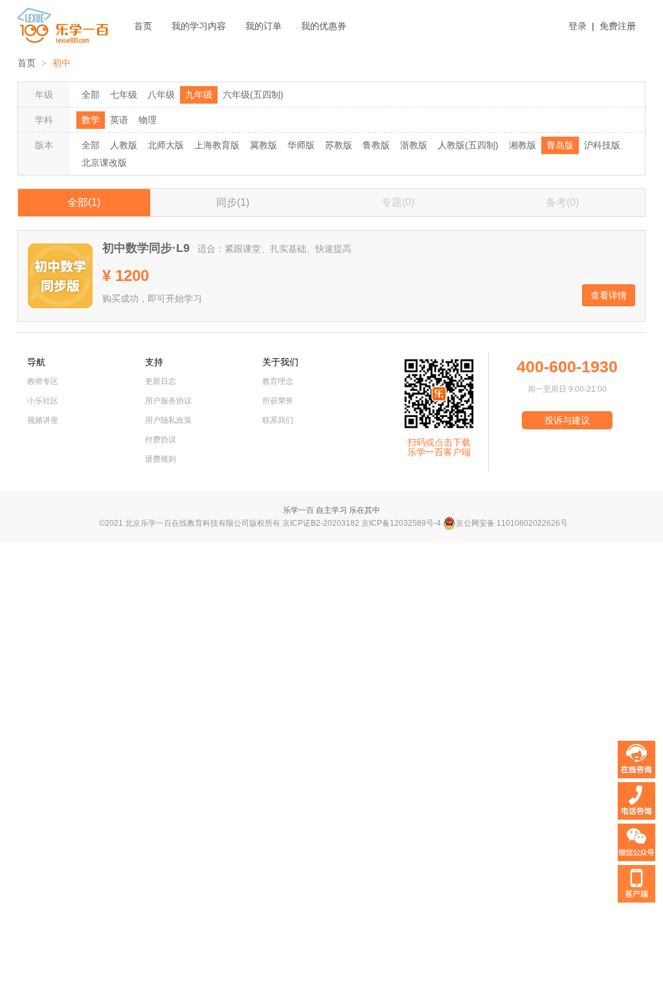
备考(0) (562, 202)
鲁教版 (376, 145)
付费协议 (160, 439)
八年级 (161, 94)
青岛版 (560, 145)
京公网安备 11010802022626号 (512, 523)
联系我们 (277, 420)
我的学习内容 (199, 26)
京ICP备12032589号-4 (401, 523)
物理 (148, 120)
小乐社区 (42, 400)
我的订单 (263, 26)
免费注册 (618, 26)
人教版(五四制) (468, 145)
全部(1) (83, 202)
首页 (143, 26)
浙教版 (413, 145)
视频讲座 (42, 420)
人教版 (123, 145)
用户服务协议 (168, 400)
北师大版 (166, 145)
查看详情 (608, 295)
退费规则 (160, 459)
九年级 (198, 94)
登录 (577, 26)
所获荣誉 (277, 400)
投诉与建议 (567, 420)
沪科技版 (602, 145)
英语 (119, 120)
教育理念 (277, 381)
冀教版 (263, 145)
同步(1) (232, 202)
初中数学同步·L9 (146, 248)
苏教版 (338, 145)
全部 (91, 94)
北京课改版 (104, 162)
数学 (91, 120)
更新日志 (160, 381)
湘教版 (522, 145)
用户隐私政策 (168, 420)
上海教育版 (217, 145)
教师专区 (42, 381)
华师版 (301, 145)
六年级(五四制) (253, 94)
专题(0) (397, 202)
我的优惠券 (323, 26)
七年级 (123, 94)
